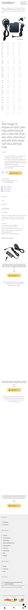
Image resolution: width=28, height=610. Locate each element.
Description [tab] (4, 196)
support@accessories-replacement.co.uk (13, 582)
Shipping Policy (6, 545)
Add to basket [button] (14, 275)
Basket (4, 566)
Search (14, 608)
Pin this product (7, 189)
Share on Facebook (7, 188)
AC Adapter (8, 8)
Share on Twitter (7, 186)
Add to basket (15, 173)
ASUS (13, 8)
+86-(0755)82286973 (9, 584)
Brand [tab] (2, 200)
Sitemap (5, 555)
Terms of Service (7, 538)
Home (4, 8)
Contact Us (5, 548)
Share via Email (7, 191)
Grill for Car (5, 524)
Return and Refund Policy (8, 543)
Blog (4, 553)
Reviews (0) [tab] (4, 204)
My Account (5, 568)
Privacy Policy (6, 550)
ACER (14, 270)
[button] (25, 18)
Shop (4, 571)
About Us (5, 535)
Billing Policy (6, 540)
